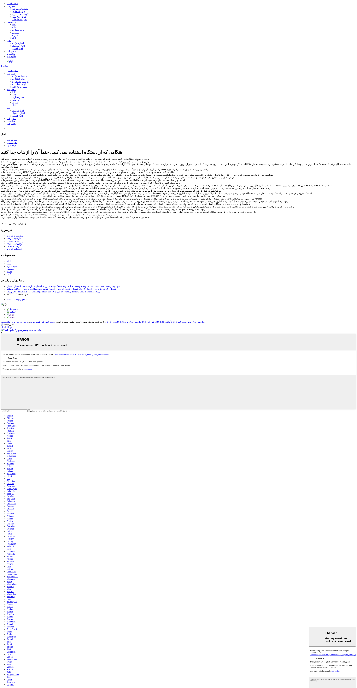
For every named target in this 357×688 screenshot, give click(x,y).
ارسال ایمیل (6, 327)
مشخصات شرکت (20, 9)
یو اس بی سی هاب (20, 322)
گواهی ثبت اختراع (20, 14)
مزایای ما (11, 54)
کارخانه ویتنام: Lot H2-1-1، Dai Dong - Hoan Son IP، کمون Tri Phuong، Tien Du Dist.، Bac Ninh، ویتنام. (54, 291)
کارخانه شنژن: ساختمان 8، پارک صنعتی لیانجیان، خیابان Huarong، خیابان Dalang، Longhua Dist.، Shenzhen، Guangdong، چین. (64, 286)
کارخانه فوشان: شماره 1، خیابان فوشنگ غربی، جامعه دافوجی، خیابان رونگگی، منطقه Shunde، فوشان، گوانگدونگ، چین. (61, 289)
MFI (14, 24)
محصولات (11, 22)
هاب (14, 27)
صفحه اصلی (12, 3)
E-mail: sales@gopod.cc (17, 299)
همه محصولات (184, 322)
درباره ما (11, 6)
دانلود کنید (11, 56)
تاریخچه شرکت (14, 238)
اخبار (9, 40)
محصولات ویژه (48, 322)
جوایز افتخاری (18, 11)
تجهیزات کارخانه (19, 19)
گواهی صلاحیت (19, 17)
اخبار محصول (18, 46)
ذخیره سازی (18, 30)
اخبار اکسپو (17, 48)
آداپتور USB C (157, 322)
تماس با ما (11, 51)
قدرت (15, 35)
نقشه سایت (35, 322)
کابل (14, 38)
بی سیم (15, 32)
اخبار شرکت (18, 43)
